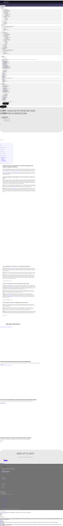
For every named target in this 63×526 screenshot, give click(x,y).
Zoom (18, 296)
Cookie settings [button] (2, 513)
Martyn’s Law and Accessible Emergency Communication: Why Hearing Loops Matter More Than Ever (18, 399)
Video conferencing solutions (7, 10)
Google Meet (9, 285)
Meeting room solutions (6, 11)
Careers (4, 52)
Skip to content (1, 0)
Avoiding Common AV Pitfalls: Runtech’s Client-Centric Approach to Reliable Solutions (15, 361)
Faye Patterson (9, 172)
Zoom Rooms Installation (8, 13)
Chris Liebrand (5, 172)
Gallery (4, 30)
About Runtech (5, 28)
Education (6, 20)
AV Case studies (4, 48)
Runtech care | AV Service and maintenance (9, 26)
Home (3, 56)
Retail (5, 43)
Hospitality (6, 19)
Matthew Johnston (17, 172)
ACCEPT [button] (5, 513)
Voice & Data (3, 21)
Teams (15, 296)
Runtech (3, 463)
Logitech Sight (14, 188)
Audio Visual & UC (6, 9)
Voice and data (4, 155)
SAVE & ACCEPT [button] (2, 525)
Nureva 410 (11, 268)
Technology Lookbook (6, 53)
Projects (3, 151)
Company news (4, 147)
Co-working (6, 18)
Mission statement (5, 500)
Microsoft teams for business (7, 39)
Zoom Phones (6, 38)
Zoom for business (6, 36)
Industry (3, 149)
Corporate (6, 41)
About (2, 27)
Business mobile (5, 46)
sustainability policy (5, 506)
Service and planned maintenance (7, 50)
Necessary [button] (1, 520)
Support (2, 25)
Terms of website (5, 498)
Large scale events (6, 12)
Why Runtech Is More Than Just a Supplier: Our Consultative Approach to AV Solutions (15, 437)
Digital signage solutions (6, 34)
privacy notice (4, 504)
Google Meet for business (7, 16)
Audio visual (3, 153)
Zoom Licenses (7, 14)
